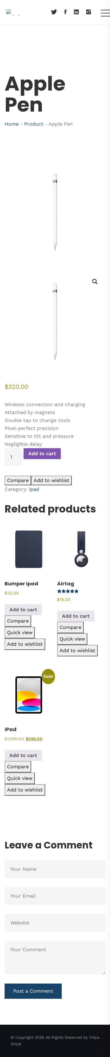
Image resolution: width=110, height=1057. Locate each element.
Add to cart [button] (23, 609)
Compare (18, 480)
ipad (34, 489)
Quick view (19, 632)
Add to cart (42, 453)
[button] (95, 281)
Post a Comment (33, 991)
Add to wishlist (51, 480)
